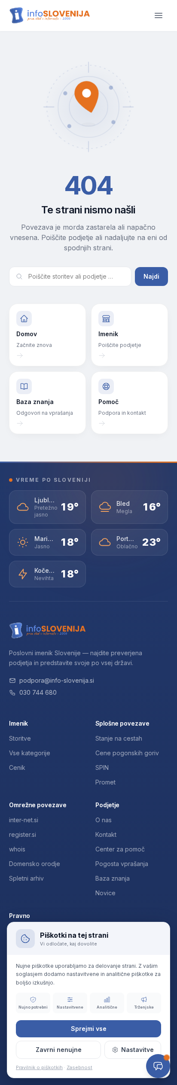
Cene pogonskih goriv (127, 753)
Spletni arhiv (26, 878)
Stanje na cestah (118, 738)
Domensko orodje (34, 863)
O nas (103, 820)
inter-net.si (23, 820)
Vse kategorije (29, 753)
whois (17, 849)
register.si (22, 834)
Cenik (17, 767)
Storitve (20, 738)
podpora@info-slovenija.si (56, 680)
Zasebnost (79, 1067)
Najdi (151, 276)
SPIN (102, 767)
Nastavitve (137, 1049)
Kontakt (105, 834)
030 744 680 (38, 692)
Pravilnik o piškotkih (39, 1067)
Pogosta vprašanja (121, 863)
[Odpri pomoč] (158, 1066)
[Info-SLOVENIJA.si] (50, 15)
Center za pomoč (120, 849)
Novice (105, 893)
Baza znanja (112, 878)
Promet (105, 782)
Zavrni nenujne (59, 1049)
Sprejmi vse (89, 1028)
